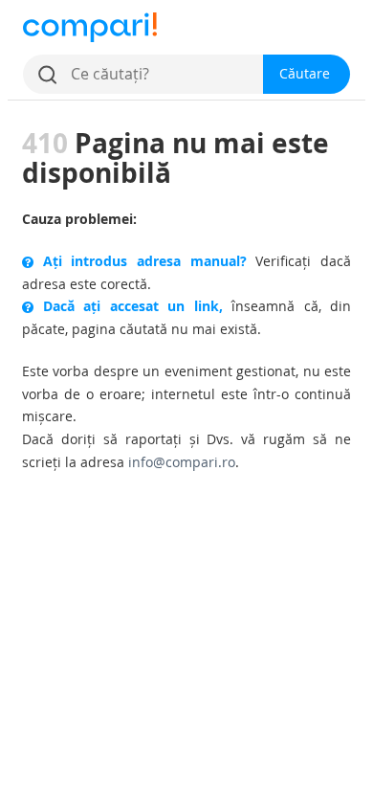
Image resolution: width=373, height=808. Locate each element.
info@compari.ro (181, 462)
